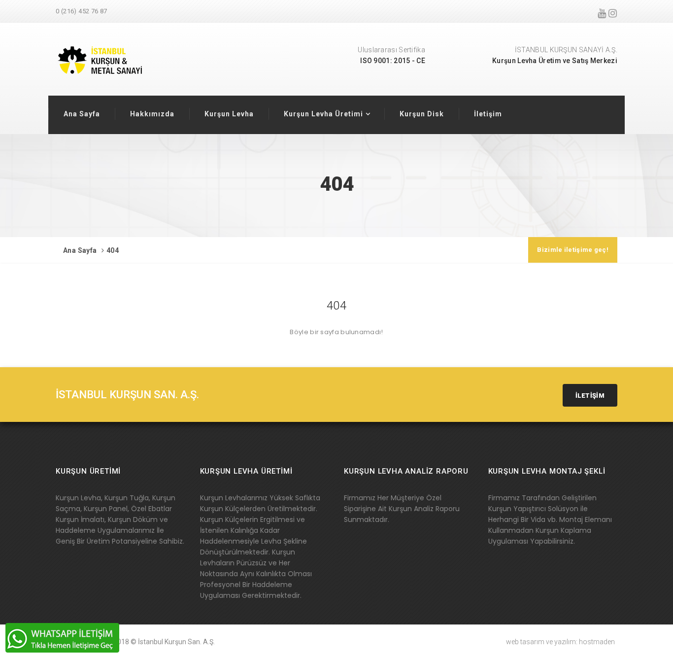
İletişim (488, 114)
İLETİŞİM (590, 395)
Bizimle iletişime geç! (572, 249)
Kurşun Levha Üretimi (323, 114)
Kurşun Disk (422, 114)
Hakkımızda (152, 114)
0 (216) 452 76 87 (81, 11)
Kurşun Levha (229, 114)
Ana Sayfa (82, 114)
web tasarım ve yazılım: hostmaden (560, 642)
